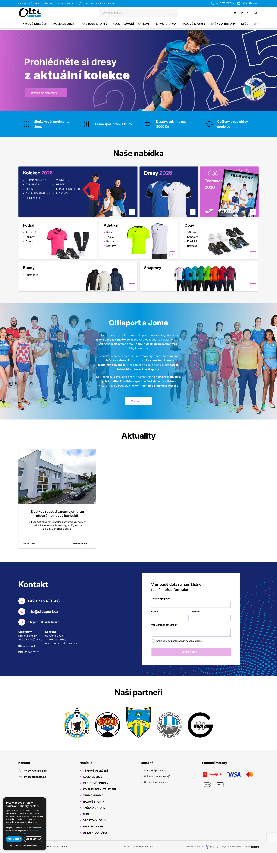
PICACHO (62, 193)
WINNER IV (62, 180)
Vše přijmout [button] (14, 839)
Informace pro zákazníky (41, 3)
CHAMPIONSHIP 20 (68, 188)
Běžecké (192, 245)
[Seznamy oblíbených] (248, 13)
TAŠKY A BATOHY (223, 24)
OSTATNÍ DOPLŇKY (95, 832)
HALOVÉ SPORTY (193, 24)
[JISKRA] (76, 722)
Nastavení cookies (143, 846)
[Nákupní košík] (255, 13)
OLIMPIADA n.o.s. (36, 180)
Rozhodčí (31, 232)
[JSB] (200, 722)
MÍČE (244, 24)
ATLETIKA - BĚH (92, 826)
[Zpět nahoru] (271, 847)
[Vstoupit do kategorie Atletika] (154, 242)
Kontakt (112, 3)
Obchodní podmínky (95, 3)
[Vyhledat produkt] (173, 13)
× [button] (43, 800)
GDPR (127, 846)
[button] (24, 845)
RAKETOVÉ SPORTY (93, 24)
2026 (210, 187)
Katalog (22, 3)
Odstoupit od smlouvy (156, 782)
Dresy (29, 241)
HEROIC (61, 184)
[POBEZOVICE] (169, 722)
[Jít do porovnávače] (242, 13)
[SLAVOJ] (107, 722)
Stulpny (30, 236)
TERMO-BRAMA (165, 24)
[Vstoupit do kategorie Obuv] (235, 241)
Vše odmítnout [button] (33, 839)
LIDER (29, 188)
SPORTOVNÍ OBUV (94, 820)
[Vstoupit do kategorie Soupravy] (226, 277)
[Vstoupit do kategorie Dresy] (149, 200)
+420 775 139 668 (225, 3)
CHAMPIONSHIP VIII (38, 193)
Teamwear (214, 180)
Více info (136, 401)
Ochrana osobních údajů (69, 3)
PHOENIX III (33, 197)
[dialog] (24, 823)
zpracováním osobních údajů (186, 640)
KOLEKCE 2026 (63, 24)
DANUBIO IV (33, 184)
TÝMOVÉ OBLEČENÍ (34, 24)
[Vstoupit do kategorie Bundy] (105, 279)
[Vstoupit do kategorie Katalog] (237, 197)
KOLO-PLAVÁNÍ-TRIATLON (131, 24)
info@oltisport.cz (250, 3)
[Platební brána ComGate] (230, 779)
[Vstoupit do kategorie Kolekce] (105, 195)
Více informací (79, 543)
